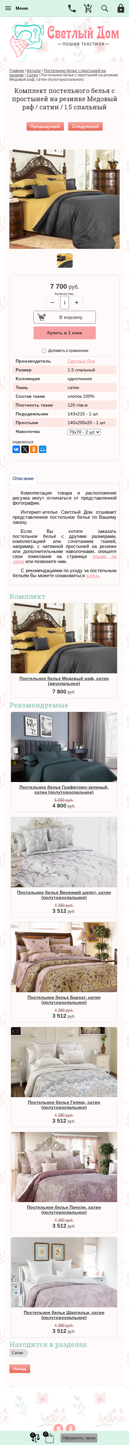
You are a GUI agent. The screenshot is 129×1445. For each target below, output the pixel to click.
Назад (19, 1368)
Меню (20, 8)
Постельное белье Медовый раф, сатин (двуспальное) (64, 681)
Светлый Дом (81, 361)
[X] (25, 449)
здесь (92, 575)
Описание (23, 478)
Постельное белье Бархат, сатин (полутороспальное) (64, 1000)
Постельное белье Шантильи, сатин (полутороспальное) (64, 1315)
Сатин (17, 1353)
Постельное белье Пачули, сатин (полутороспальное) (64, 1210)
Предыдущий (45, 126)
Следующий (85, 126)
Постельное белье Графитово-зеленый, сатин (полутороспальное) (64, 790)
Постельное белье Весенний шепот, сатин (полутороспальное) (64, 895)
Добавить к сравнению (67, 350)
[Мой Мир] (42, 449)
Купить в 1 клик (64, 332)
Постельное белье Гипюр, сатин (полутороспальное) (64, 1105)
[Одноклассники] (34, 449)
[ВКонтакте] (16, 449)
